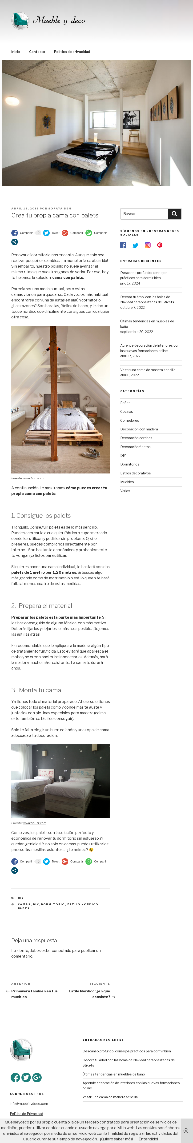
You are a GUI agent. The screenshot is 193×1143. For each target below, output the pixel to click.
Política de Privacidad (26, 1114)
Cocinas (126, 411)
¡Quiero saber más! (116, 1139)
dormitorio (53, 904)
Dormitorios (129, 464)
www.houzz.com (34, 478)
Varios (125, 491)
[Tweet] (51, 233)
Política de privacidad (72, 52)
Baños (125, 403)
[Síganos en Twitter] (26, 1077)
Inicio (15, 52)
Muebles (127, 482)
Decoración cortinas (136, 438)
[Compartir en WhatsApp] (96, 233)
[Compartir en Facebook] (22, 233)
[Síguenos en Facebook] (15, 1077)
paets (24, 908)
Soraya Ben (59, 208)
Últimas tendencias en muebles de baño (114, 1074)
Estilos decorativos (135, 473)
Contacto (37, 52)
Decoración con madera (139, 429)
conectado (61, 950)
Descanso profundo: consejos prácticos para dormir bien (127, 1051)
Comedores (129, 420)
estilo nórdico (83, 904)
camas (24, 904)
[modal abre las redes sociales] (14, 242)
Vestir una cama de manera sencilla (110, 1097)
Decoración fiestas (135, 447)
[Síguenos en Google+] (37, 1077)
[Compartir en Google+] (72, 233)
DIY (21, 898)
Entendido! (148, 1139)
